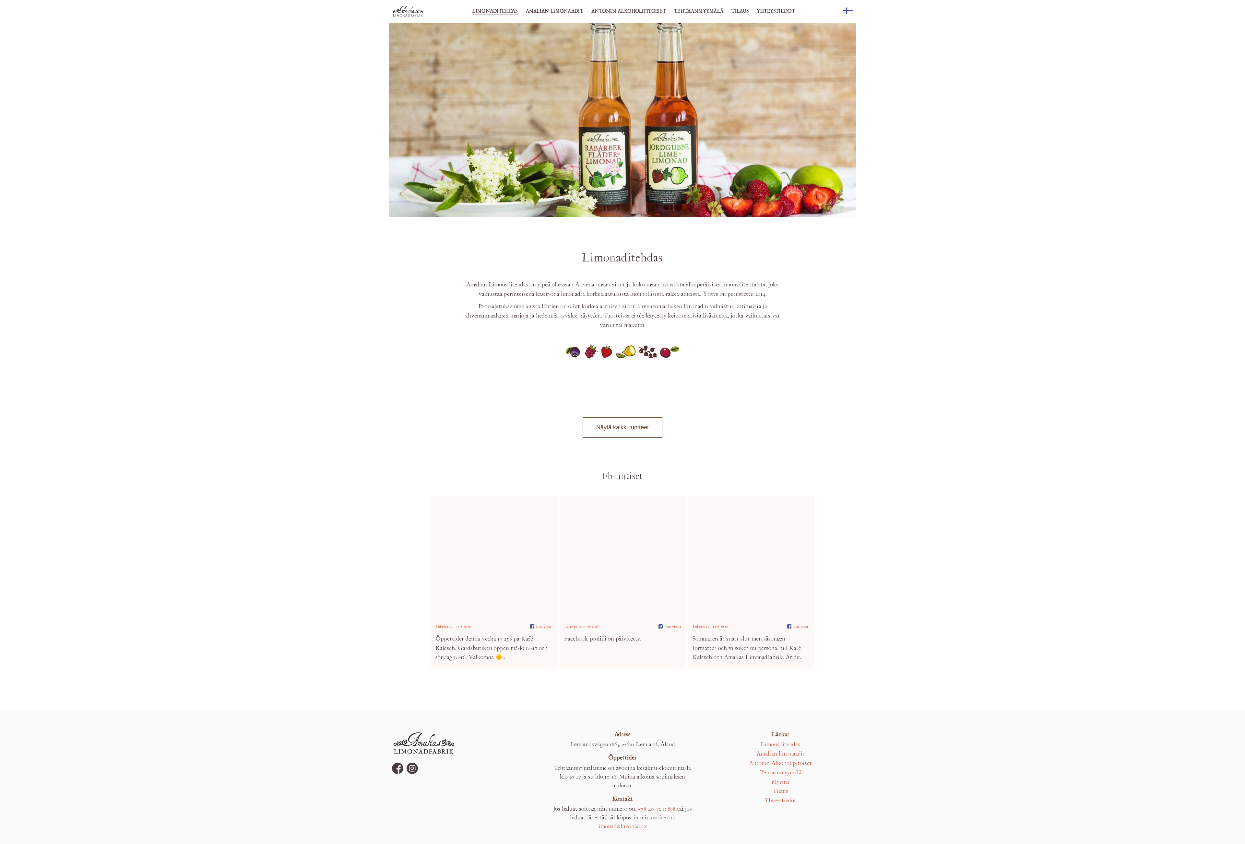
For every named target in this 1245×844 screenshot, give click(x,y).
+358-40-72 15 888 (656, 809)
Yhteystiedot (776, 11)
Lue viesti (544, 627)
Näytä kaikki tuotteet (622, 427)
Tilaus (740, 11)
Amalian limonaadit (554, 11)
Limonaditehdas (494, 11)
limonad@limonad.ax (622, 827)
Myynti (780, 782)
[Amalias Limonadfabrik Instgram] (412, 768)
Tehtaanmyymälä (698, 11)
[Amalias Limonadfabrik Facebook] (397, 768)
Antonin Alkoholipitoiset (628, 11)
